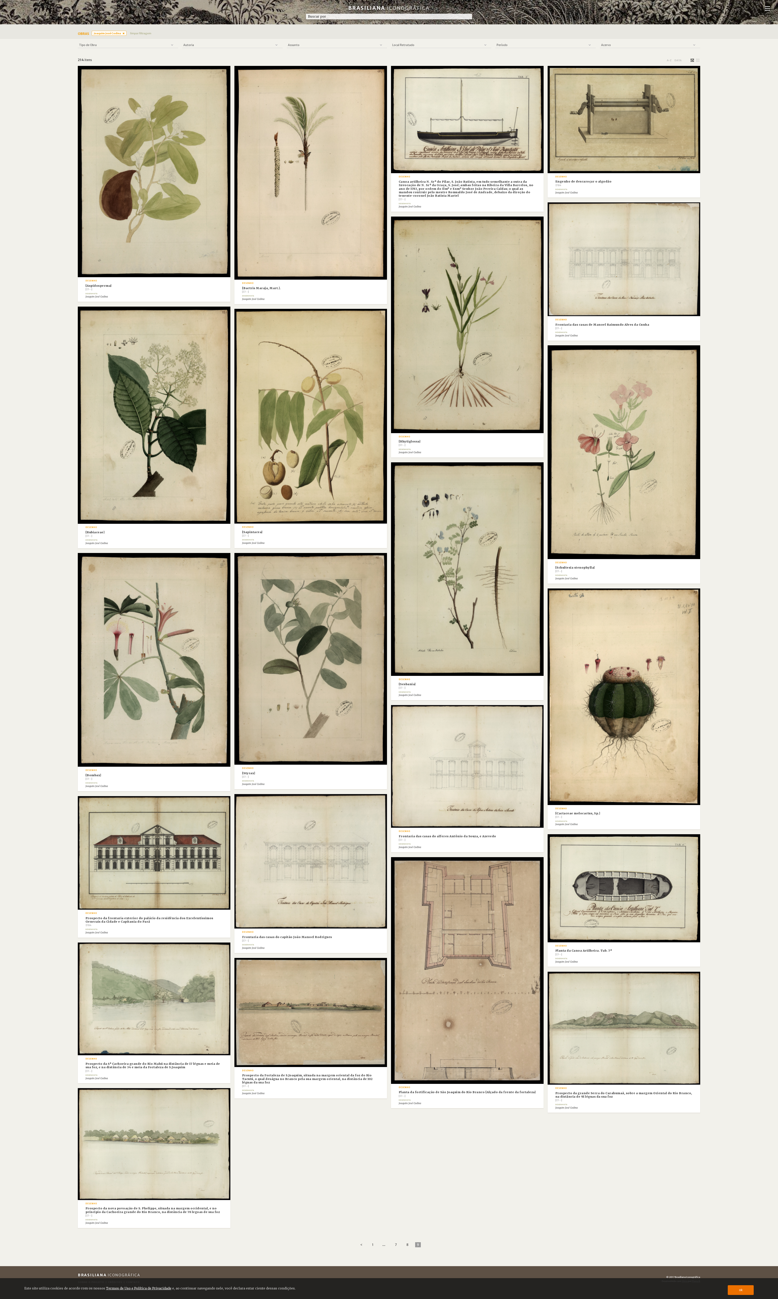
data (678, 60)
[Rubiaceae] (95, 533)
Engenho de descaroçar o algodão (583, 183)
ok (741, 1290)
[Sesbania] (407, 685)
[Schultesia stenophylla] (575, 569)
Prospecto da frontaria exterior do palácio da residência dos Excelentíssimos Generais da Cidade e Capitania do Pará (149, 921)
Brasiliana (389, 8)
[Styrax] (248, 774)
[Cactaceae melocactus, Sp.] (577, 815)
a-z (669, 60)
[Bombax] (93, 776)
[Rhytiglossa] (410, 443)
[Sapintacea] (252, 533)
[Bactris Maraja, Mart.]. (261, 289)
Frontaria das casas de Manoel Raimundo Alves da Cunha (602, 326)
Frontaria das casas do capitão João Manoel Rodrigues (287, 938)
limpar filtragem (140, 33)
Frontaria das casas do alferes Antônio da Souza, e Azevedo (447, 837)
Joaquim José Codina (107, 33)
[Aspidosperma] (98, 287)
